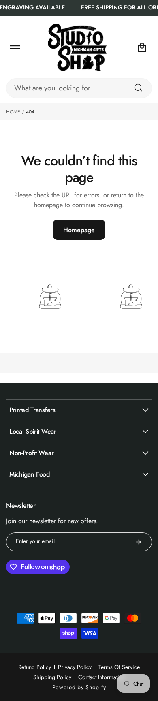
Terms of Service (119, 667)
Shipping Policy (52, 677)
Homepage (79, 230)
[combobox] (79, 88)
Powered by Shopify (79, 687)
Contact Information (101, 677)
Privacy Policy (75, 667)
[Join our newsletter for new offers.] (138, 541)
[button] (15, 47)
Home (13, 111)
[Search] (138, 87)
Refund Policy (34, 667)
